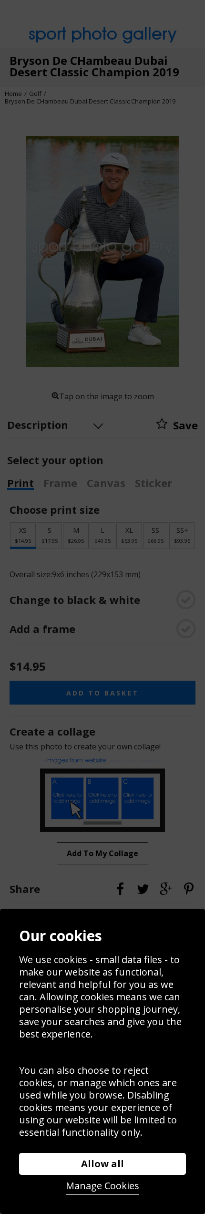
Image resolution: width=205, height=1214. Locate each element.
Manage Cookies (102, 1185)
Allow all (102, 1163)
